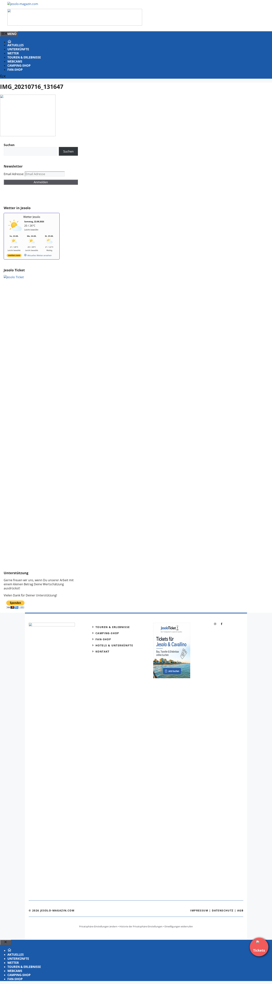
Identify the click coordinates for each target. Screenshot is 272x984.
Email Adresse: (14, 174)
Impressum (199, 910)
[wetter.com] (14, 256)
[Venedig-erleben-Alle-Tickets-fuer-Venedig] (74, 24)
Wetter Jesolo (31, 217)
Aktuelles (15, 45)
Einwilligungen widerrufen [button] (178, 926)
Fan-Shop (15, 70)
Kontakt (102, 651)
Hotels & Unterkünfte (114, 645)
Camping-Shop (19, 65)
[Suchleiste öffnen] (3, 77)
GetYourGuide (31, 195)
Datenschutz (222, 910)
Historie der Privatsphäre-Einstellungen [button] (140, 926)
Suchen (68, 151)
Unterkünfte (18, 49)
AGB (240, 910)
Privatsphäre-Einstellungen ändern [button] (98, 926)
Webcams (14, 61)
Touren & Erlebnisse (24, 57)
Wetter (13, 53)
